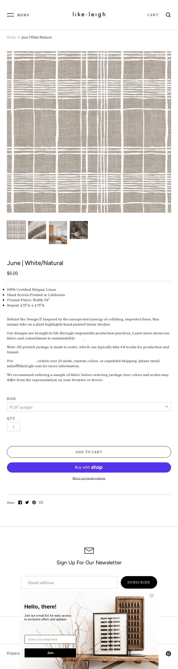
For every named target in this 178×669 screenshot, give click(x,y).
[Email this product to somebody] (41, 503)
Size (11, 398)
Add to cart (89, 452)
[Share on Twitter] (27, 503)
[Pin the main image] (34, 503)
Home (11, 37)
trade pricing (25, 360)
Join (50, 653)
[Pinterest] (168, 654)
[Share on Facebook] (20, 503)
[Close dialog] (154, 595)
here (79, 337)
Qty (11, 418)
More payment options (89, 478)
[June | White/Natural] (16, 230)
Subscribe (138, 582)
